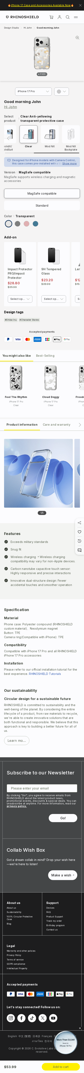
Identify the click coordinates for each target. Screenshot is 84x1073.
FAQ (48, 912)
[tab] (16, 355)
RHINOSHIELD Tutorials (45, 673)
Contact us (51, 929)
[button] (61, 91)
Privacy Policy (14, 955)
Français (47, 1036)
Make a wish (61, 875)
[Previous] (8, 138)
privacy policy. (17, 806)
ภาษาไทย (37, 1041)
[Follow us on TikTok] (32, 1018)
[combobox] (20, 299)
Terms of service (15, 959)
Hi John (10, 107)
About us (11, 908)
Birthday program (55, 925)
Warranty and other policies (21, 951)
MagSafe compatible (42, 193)
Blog (9, 923)
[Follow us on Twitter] (43, 1018)
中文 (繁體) (25, 1036)
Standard (42, 205)
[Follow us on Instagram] (11, 1018)
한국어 (48, 1041)
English (12, 1036)
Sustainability (14, 912)
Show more (69, 163)
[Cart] (51, 17)
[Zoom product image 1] (38, 473)
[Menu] (76, 17)
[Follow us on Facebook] (21, 1018)
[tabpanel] (42, 594)
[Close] (80, 1028)
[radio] (8, 224)
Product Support (54, 916)
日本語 (36, 1036)
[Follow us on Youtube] (53, 1018)
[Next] (80, 387)
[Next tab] (80, 424)
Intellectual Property (17, 968)
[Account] (59, 17)
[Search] (68, 17)
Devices (50, 908)
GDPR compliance (16, 964)
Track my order (54, 921)
